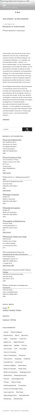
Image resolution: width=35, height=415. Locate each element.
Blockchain (24, 335)
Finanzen (24, 345)
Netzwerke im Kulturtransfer (14, 26)
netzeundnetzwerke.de (17, 4)
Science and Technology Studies (13, 389)
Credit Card (22, 339)
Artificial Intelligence (16, 332)
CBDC (6, 339)
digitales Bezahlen (19, 342)
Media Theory (22, 369)
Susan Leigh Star (9, 392)
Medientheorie (8, 375)
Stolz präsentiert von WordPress (19, 411)
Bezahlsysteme (8, 335)
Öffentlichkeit (7, 399)
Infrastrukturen (8, 359)
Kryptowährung (8, 362)
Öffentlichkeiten (18, 399)
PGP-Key (13, 320)
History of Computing (10, 352)
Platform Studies (16, 382)
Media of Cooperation (10, 369)
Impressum (6, 320)
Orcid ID (5, 308)
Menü (18, 12)
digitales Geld (8, 345)
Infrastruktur (22, 355)
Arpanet (6, 332)
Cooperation (13, 339)
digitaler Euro (7, 342)
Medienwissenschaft (20, 375)
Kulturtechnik (19, 362)
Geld (15, 349)
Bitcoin (17, 335)
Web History (19, 392)
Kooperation (18, 359)
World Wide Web (24, 395)
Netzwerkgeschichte (18, 379)
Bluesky (18, 310)
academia (5, 310)
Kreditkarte (27, 359)
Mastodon (12, 310)
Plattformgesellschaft (10, 385)
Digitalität (16, 345)
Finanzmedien (8, 349)
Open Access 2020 (8, 265)
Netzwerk (6, 379)
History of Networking (10, 355)
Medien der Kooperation (11, 372)
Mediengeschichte (25, 372)
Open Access (7, 173)
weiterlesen (6, 119)
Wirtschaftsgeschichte (10, 395)
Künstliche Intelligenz (10, 365)
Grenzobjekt (23, 349)
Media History (22, 365)
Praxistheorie (22, 385)
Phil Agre (6, 382)
